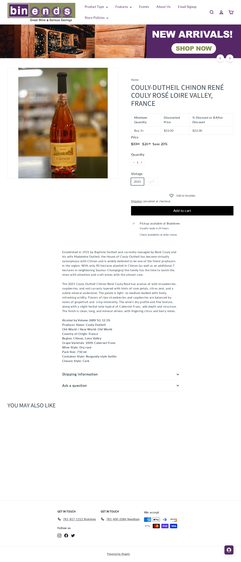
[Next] (229, 58)
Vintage (137, 174)
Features (122, 7)
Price (134, 137)
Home (135, 79)
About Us (163, 7)
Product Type (95, 7)
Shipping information (80, 374)
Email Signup (187, 7)
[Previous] (220, 58)
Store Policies (95, 18)
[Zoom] (63, 123)
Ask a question (74, 385)
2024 (151, 181)
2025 (137, 181)
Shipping (136, 201)
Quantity (137, 155)
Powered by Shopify (118, 553)
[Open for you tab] (228, 549)
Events (144, 7)
